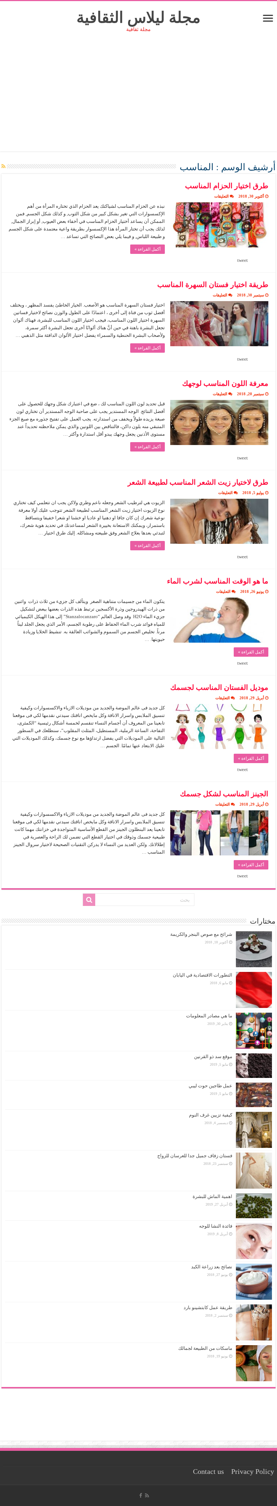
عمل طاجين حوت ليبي (210, 1085)
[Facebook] (140, 1495)
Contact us (208, 1471)
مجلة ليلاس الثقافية (138, 17)
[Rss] (147, 1495)
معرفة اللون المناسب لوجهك (225, 383)
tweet (242, 260)
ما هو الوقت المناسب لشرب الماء (217, 581)
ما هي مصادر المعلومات (209, 1015)
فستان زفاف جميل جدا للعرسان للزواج (194, 1155)
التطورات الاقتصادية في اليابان (202, 975)
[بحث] (89, 900)
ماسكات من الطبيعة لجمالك (205, 1348)
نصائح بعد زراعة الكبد (211, 1266)
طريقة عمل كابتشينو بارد (208, 1307)
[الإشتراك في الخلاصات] (3, 166)
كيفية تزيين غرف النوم (210, 1115)
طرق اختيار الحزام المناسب (226, 186)
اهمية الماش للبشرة (212, 1196)
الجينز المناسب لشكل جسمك (224, 794)
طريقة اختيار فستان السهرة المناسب (212, 285)
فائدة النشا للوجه (215, 1226)
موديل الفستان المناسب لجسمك (219, 687)
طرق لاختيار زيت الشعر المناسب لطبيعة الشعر (198, 482)
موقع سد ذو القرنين (213, 1056)
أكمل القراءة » (148, 249)
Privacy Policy (252, 1471)
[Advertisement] (138, 100)
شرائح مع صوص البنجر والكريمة (201, 934)
